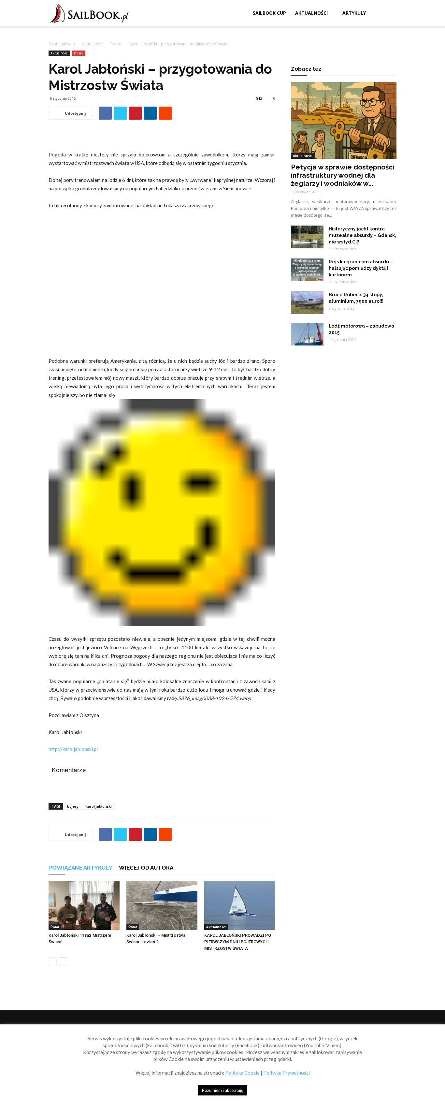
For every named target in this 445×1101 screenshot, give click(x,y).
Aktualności (311, 13)
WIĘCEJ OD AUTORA (146, 867)
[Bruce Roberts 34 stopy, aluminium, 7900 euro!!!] (307, 302)
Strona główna (62, 44)
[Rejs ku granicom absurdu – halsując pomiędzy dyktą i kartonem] (307, 269)
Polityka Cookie (242, 1073)
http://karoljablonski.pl (73, 749)
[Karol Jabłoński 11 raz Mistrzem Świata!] (84, 905)
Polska (116, 44)
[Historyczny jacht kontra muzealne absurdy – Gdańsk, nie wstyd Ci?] (307, 237)
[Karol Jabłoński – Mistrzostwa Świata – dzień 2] (161, 905)
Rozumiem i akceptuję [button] (222, 1090)
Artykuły (354, 13)
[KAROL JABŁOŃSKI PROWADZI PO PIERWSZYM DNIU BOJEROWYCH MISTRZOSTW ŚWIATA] (239, 905)
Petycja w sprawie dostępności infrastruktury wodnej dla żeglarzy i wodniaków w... (342, 175)
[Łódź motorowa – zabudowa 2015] (307, 334)
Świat (54, 927)
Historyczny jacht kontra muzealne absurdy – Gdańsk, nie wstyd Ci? (362, 235)
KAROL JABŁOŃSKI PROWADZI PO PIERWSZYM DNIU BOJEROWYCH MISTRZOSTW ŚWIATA (237, 942)
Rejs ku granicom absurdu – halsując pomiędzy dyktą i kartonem (361, 268)
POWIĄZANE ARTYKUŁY (80, 867)
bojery (73, 806)
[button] (388, 13)
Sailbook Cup (269, 13)
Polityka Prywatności (286, 1073)
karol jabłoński (99, 806)
